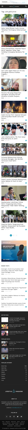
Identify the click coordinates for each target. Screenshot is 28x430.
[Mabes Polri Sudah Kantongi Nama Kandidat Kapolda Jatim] (4, 326)
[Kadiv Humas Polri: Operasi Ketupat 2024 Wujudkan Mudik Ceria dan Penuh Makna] (14, 107)
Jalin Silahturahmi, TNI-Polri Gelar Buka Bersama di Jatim (13, 138)
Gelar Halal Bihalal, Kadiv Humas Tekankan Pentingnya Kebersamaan (13, 29)
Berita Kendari (11, 424)
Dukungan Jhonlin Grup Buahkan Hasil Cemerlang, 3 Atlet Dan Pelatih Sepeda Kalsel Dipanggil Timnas (12, 270)
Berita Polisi (22, 423)
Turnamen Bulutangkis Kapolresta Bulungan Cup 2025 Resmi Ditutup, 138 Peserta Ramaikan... (17, 319)
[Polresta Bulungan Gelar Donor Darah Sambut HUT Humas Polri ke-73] (4, 333)
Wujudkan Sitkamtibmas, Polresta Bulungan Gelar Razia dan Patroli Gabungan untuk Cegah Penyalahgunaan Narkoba (13, 280)
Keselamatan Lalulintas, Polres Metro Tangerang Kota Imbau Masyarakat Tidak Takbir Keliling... (13, 203)
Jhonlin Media (10, 426)
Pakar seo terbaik (15, 423)
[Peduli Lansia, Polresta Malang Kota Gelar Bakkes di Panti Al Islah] (14, 171)
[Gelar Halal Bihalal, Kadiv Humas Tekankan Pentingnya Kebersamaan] (14, 20)
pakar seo (23, 421)
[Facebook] (6, 416)
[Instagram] (14, 416)
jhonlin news (13, 421)
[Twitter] (17, 416)
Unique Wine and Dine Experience (16, 348)
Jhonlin (18, 421)
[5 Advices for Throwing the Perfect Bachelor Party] (4, 343)
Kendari (16, 424)
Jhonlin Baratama (17, 426)
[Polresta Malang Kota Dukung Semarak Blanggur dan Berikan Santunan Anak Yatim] (14, 149)
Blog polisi (8, 421)
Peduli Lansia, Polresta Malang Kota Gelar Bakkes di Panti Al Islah (13, 180)
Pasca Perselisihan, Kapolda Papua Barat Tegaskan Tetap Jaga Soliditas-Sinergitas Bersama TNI (13, 50)
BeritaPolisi (5, 424)
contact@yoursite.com (17, 407)
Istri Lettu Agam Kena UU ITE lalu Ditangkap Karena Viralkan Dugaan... (13, 72)
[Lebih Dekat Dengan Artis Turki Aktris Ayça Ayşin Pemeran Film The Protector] (4, 356)
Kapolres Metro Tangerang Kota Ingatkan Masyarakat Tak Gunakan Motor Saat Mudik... (13, 226)
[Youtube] (21, 416)
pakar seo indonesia (6, 423)
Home (2, 9)
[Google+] (10, 416)
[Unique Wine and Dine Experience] (4, 350)
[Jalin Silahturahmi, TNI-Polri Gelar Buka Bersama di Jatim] (14, 129)
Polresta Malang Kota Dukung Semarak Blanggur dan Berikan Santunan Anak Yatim (12, 159)
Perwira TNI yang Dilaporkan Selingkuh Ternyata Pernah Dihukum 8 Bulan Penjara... (11, 94)
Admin (2, 31)
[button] (26, 6)
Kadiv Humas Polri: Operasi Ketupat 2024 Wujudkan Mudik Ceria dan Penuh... (13, 116)
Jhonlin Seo (22, 424)
